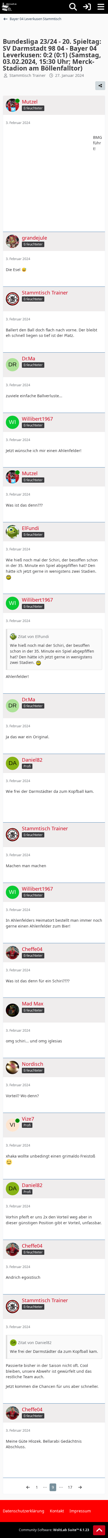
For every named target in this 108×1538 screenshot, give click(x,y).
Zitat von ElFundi (33, 636)
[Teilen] (100, 85)
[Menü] (100, 6)
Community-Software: (54, 1530)
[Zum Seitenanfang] (99, 1530)
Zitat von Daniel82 (35, 1342)
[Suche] (73, 6)
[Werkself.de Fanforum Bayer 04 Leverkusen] (9, 6)
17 (70, 1487)
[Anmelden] (86, 7)
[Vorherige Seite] (28, 1487)
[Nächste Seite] (80, 1487)
